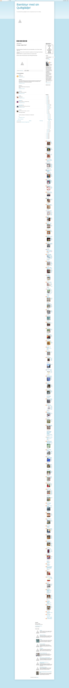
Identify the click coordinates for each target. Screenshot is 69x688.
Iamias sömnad (49, 548)
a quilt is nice (48, 261)
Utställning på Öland (51, 472)
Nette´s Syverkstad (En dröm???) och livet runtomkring (49, 567)
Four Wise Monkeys (49, 618)
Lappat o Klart (49, 363)
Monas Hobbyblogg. (49, 425)
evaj (50, 62)
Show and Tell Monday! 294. (43, 653)
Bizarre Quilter (49, 179)
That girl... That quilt (49, 617)
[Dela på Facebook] (27, 70)
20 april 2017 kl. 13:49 (21, 117)
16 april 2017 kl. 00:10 (21, 93)
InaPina (48, 583)
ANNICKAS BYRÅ (49, 192)
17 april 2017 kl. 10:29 (21, 102)
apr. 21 (49, 116)
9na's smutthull (49, 396)
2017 (47, 103)
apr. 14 (49, 121)
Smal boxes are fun (51, 218)
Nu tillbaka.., (48, 171)
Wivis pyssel (48, 351)
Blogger (37, 677)
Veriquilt (48, 198)
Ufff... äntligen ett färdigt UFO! (51, 537)
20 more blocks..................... (51, 143)
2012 (47, 137)
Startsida (30, 120)
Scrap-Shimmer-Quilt (51, 311)
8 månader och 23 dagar (51, 557)
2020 (47, 100)
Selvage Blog (48, 163)
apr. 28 (49, 114)
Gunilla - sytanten (49, 230)
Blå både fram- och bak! (51, 459)
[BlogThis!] (25, 70)
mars (48, 129)
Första (51, 205)
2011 (47, 138)
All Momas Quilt (49, 405)
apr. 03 (49, 128)
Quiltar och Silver (49, 334)
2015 (47, 134)
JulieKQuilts (48, 153)
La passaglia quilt (51, 342)
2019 (47, 101)
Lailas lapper (48, 594)
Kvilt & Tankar (49, 322)
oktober (48, 106)
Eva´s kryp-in (48, 328)
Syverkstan (48, 512)
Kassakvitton (41, 648)
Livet (51, 444)
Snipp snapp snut (51, 336)
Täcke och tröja (51, 400)
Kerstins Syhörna (49, 204)
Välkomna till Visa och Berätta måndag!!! (45, 657)
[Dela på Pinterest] (28, 70)
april (48, 113)
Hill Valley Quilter (49, 254)
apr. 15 (49, 118)
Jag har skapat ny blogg (49, 612)
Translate (49, 59)
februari (48, 130)
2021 (47, 99)
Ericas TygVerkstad (49, 528)
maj (47, 112)
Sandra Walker (21, 105)
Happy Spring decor (51, 391)
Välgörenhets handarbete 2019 (51, 271)
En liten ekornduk (51, 299)
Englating (48, 249)
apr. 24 (49, 115)
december (48, 104)
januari (48, 131)
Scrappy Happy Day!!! (50, 120)
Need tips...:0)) (48, 564)
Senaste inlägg (19, 120)
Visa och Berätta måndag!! (43, 667)
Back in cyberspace (51, 585)
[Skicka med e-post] (24, 70)
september (48, 107)
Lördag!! (41, 630)
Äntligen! (41, 639)
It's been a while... (51, 225)
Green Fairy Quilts (49, 159)
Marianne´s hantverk (49, 243)
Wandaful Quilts (49, 173)
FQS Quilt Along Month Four (51, 305)
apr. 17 (49, 117)
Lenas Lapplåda (49, 470)
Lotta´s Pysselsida (49, 476)
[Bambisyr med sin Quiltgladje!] (49, 53)
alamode (48, 463)
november (48, 105)
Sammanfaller (49, 614)
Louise (20, 91)
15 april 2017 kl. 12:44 (21, 83)
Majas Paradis (49, 357)
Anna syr (48, 561)
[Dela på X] (26, 70)
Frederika (20, 100)
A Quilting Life (48, 303)
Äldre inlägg (41, 120)
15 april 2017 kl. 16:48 (21, 88)
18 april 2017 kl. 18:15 (21, 107)
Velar (51, 507)
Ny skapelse (51, 607)
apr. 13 (49, 122)
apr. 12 (49, 123)
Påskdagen (48, 526)
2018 (47, 102)
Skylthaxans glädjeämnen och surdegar (49, 590)
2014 (47, 135)
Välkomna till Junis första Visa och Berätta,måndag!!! (44, 662)
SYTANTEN (48, 147)
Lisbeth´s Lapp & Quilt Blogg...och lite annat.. (49, 268)
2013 (47, 136)
